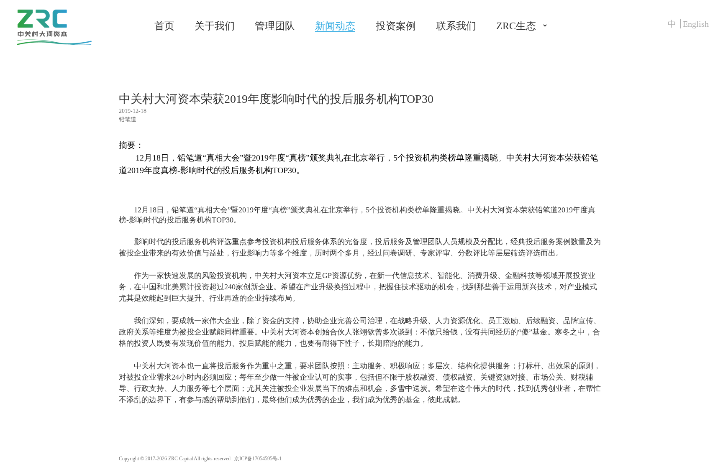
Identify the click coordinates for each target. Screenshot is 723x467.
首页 (164, 25)
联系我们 (456, 25)
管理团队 (275, 25)
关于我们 (215, 25)
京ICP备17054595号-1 (258, 459)
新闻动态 (335, 25)
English (696, 23)
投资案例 (396, 25)
